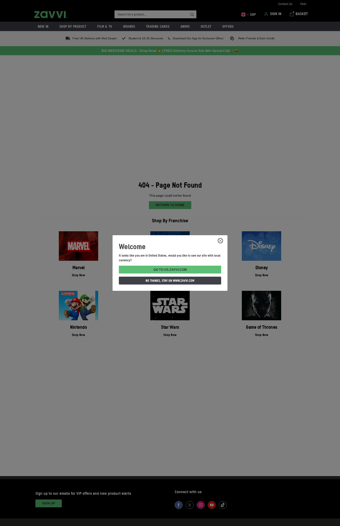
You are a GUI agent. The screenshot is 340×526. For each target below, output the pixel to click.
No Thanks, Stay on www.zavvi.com (170, 281)
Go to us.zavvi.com (170, 269)
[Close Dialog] (220, 240)
